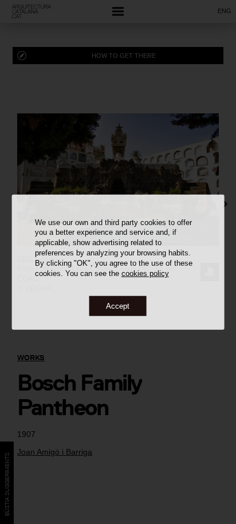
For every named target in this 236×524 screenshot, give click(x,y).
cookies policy (145, 273)
